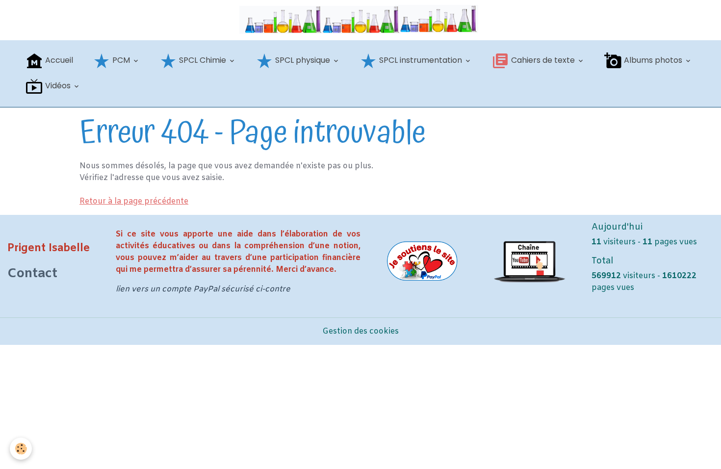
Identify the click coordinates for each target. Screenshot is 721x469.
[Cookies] (21, 449)
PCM (121, 60)
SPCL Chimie (202, 60)
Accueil (58, 60)
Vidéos (58, 85)
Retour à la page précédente (133, 201)
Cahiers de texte (543, 60)
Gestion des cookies (360, 331)
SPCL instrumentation (420, 60)
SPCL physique (302, 60)
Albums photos (653, 60)
